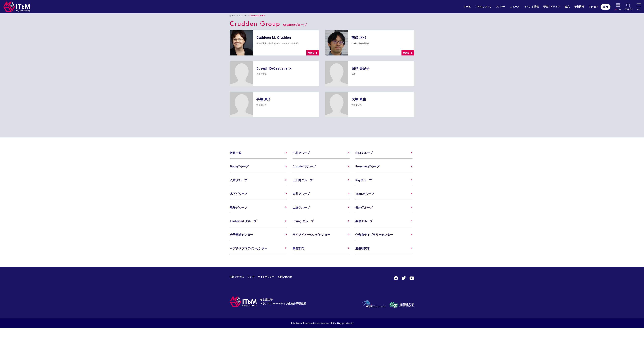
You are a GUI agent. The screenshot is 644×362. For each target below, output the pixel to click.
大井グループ (301, 193)
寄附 (605, 6)
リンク (251, 276)
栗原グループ (364, 221)
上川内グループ (303, 180)
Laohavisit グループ (243, 221)
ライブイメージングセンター (311, 234)
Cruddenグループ (304, 166)
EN (620, 10)
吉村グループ (301, 153)
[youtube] (411, 278)
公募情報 (579, 6)
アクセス (593, 6)
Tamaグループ (364, 193)
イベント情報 (531, 6)
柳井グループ (364, 207)
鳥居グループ (238, 207)
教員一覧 (235, 153)
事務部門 (298, 248)
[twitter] (403, 278)
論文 (567, 6)
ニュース (515, 6)
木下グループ (238, 193)
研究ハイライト (551, 6)
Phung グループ (303, 221)
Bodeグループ (239, 166)
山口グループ (364, 153)
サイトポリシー (266, 276)
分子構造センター (241, 234)
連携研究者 (362, 248)
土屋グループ (301, 207)
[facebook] (396, 278)
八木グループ (238, 180)
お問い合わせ (285, 276)
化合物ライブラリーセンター (374, 234)
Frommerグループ (367, 166)
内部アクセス (237, 276)
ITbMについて (483, 6)
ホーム (467, 6)
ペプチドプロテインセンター (248, 248)
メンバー (500, 6)
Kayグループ (363, 180)
